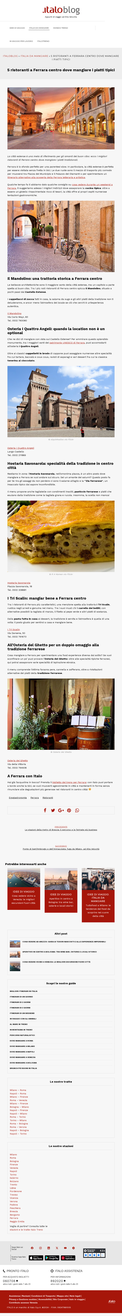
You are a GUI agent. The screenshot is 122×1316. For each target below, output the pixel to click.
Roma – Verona (18, 1127)
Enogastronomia (18, 797)
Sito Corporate (60, 1299)
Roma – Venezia (18, 1100)
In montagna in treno (21, 1030)
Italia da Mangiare (39, 28)
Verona (14, 1201)
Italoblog (10, 56)
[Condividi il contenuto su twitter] (53, 810)
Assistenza (14, 1296)
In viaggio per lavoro (21, 41)
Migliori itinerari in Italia (23, 991)
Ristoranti (48, 797)
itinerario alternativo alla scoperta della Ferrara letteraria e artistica (46, 177)
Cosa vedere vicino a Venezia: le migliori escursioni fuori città (24, 899)
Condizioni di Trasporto (43, 1296)
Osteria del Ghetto (17, 760)
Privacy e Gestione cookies (23, 1299)
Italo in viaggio (77, 1299)
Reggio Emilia (17, 1221)
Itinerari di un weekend (22, 1013)
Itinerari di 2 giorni (20, 1002)
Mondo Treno (60, 28)
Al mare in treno (19, 1024)
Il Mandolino (14, 313)
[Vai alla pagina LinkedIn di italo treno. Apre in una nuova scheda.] (47, 1248)
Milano (13, 1154)
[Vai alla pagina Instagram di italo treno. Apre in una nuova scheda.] (39, 1248)
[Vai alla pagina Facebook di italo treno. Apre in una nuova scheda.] (31, 1248)
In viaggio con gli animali (23, 1019)
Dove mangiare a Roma (21, 1041)
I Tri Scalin (13, 629)
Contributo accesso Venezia (23, 1302)
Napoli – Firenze (19, 1110)
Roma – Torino (18, 1117)
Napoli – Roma (18, 1093)
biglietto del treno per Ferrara (69, 782)
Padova (14, 1204)
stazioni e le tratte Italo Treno (26, 1229)
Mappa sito (62, 1296)
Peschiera (15, 1208)
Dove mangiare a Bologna (23, 1063)
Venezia (14, 1168)
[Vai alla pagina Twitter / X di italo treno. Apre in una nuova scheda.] (56, 1248)
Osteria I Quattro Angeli (20, 448)
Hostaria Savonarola (18, 582)
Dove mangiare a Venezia (22, 1057)
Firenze (14, 1164)
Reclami (26, 1296)
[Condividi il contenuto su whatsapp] (77, 810)
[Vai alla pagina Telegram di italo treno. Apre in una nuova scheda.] (72, 1248)
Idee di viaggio (17, 28)
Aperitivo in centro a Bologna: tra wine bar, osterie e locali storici (61, 902)
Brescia (14, 1211)
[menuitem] (43, 41)
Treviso (14, 1194)
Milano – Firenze (19, 1097)
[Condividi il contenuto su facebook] (45, 810)
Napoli (13, 1171)
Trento (13, 1184)
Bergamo (15, 1214)
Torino (13, 1174)
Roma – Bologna (19, 1123)
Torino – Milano (18, 1120)
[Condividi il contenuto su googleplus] (61, 810)
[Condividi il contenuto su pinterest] (69, 810)
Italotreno (43, 41)
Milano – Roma (18, 1090)
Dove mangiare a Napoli (22, 1052)
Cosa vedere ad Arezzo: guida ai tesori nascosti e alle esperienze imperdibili (64, 942)
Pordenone (16, 1191)
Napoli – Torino (18, 1133)
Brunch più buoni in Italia (23, 1068)
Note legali (75, 1296)
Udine (13, 1188)
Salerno (14, 1178)
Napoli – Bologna (19, 1130)
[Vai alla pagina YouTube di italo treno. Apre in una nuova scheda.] (64, 1248)
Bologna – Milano (19, 1107)
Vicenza (14, 1198)
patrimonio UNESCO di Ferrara (67, 342)
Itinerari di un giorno (21, 997)
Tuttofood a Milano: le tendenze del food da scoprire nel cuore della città (98, 910)
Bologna (14, 1161)
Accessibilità (44, 1299)
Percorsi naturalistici (22, 1035)
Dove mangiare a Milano (22, 1046)
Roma (13, 1158)
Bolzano (14, 1181)
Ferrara (34, 797)
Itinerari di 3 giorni (20, 1008)
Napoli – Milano (18, 1113)
